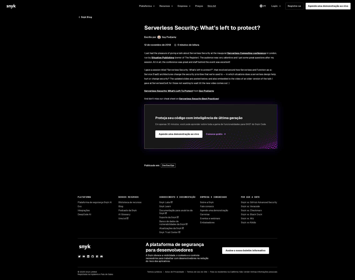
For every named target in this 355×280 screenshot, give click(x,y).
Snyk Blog (86, 17)
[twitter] (79, 256)
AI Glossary (124, 214)
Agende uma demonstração (214, 210)
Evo (80, 206)
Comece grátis (214, 134)
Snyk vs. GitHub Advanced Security (259, 202)
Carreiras (205, 214)
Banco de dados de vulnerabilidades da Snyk (172, 223)
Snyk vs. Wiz (247, 218)
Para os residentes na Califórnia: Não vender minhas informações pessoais (243, 272)
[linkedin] (88, 256)
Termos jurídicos (154, 272)
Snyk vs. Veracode (250, 206)
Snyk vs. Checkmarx (251, 210)
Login (274, 6)
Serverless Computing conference (246, 53)
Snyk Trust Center (168, 232)
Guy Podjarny (169, 37)
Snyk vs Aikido (248, 222)
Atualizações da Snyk (170, 228)
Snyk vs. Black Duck (251, 214)
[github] (92, 256)
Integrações (84, 210)
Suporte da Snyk (167, 217)
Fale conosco (207, 206)
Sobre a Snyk (207, 202)
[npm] (97, 256)
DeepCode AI (84, 214)
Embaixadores (207, 222)
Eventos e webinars (210, 218)
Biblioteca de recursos (129, 202)
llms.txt (122, 218)
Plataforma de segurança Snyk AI (95, 202)
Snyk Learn (165, 206)
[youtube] (83, 256)
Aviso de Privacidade (174, 272)
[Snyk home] (11, 6)
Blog (120, 206)
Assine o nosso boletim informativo (246, 250)
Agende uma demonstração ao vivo (328, 6)
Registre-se (294, 6)
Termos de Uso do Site (197, 272)
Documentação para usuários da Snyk (175, 212)
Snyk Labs (164, 202)
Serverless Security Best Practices (199, 98)
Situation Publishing (162, 57)
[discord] (101, 256)
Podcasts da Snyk (127, 210)
